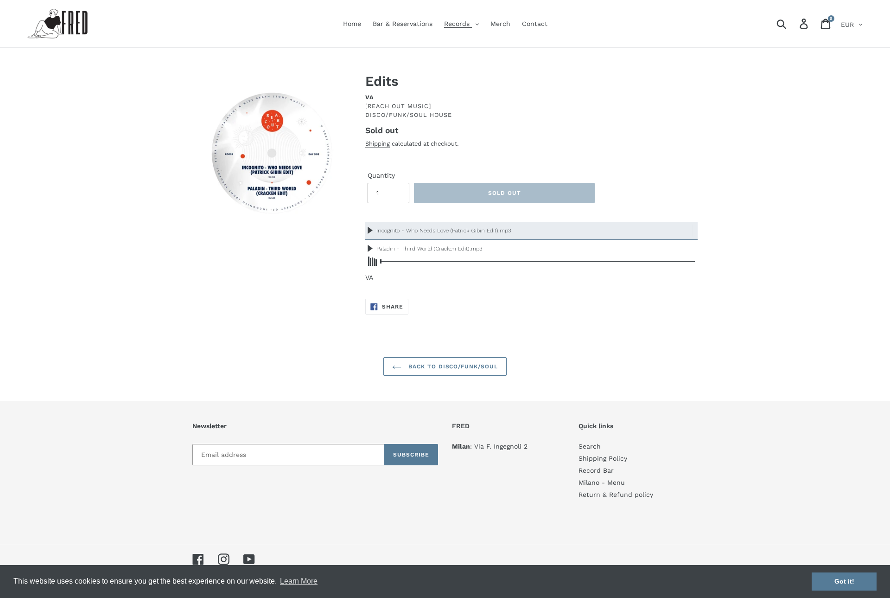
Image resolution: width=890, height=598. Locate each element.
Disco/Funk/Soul (396, 114)
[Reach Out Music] (398, 106)
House (441, 114)
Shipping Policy (602, 458)
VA (369, 97)
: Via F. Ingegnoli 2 (490, 446)
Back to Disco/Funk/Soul (452, 366)
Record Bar (596, 470)
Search (589, 446)
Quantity (381, 175)
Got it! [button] (844, 581)
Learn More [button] (299, 581)
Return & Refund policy (615, 494)
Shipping (377, 143)
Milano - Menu (601, 482)
